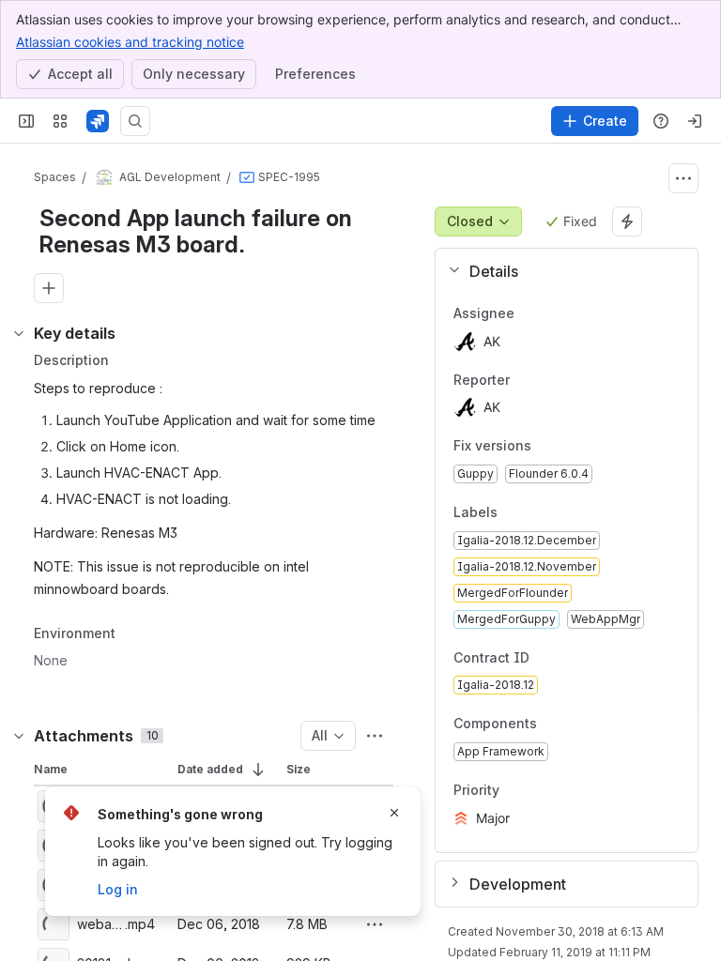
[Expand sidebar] (26, 121)
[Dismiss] (394, 812)
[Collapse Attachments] (19, 736)
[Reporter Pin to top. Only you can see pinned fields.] (551, 380)
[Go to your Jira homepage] (98, 121)
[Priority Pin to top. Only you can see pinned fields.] (540, 790)
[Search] (135, 121)
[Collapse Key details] (19, 333)
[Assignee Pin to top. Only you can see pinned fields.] (555, 313)
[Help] (661, 121)
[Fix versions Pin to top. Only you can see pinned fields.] (546, 446)
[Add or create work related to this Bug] (49, 288)
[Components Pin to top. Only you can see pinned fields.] (552, 724)
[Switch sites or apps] (60, 121)
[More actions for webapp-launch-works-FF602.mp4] (374, 924)
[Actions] (683, 178)
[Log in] (695, 121)
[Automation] (627, 221)
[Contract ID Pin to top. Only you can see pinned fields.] (570, 657)
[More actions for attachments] (374, 736)
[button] (559, 271)
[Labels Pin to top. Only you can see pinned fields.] (538, 512)
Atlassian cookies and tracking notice (130, 42)
